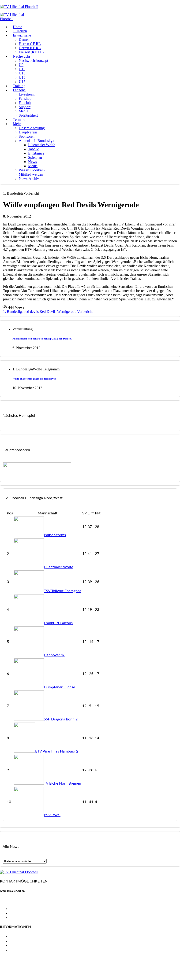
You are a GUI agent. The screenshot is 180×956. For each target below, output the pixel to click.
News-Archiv (29, 179)
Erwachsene (22, 35)
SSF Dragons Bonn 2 (61, 719)
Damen (24, 39)
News (32, 162)
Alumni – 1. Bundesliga (36, 141)
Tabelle (33, 149)
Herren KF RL (30, 48)
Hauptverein (28, 132)
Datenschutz (19, 950)
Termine (19, 120)
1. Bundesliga (13, 312)
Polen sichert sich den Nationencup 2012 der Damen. (42, 338)
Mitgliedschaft (21, 941)
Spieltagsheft (28, 115)
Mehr (17, 124)
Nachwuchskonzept (33, 61)
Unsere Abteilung (32, 128)
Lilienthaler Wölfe (41, 145)
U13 (22, 73)
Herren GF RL (30, 44)
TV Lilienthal (19, 936)
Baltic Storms (55, 535)
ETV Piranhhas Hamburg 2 (56, 751)
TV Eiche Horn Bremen (62, 783)
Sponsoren (26, 136)
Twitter (15, 913)
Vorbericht (85, 312)
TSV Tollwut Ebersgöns (62, 591)
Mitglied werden (31, 174)
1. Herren (20, 31)
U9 (21, 65)
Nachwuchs (21, 56)
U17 (22, 82)
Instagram (17, 917)
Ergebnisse (36, 153)
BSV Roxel (52, 815)
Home (17, 27)
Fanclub (25, 103)
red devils (31, 312)
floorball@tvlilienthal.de (19, 900)
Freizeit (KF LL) (31, 52)
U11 (22, 69)
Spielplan (35, 157)
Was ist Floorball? (32, 170)
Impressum (18, 945)
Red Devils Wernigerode (58, 312)
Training (19, 86)
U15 (22, 77)
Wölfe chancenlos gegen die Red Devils (34, 378)
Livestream (27, 94)
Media (23, 111)
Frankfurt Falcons (58, 623)
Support (24, 107)
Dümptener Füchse (59, 687)
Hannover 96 (54, 655)
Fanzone (19, 90)
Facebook (17, 909)
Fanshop (25, 98)
